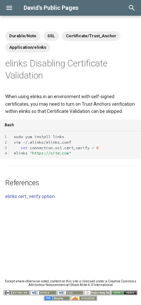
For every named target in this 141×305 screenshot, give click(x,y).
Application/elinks (27, 47)
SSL (51, 35)
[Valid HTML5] (43, 294)
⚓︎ (50, 75)
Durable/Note (22, 35)
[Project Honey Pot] (97, 294)
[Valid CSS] (70, 294)
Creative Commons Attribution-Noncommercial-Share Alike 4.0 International (82, 283)
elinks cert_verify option (30, 196)
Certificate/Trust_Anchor (91, 35)
